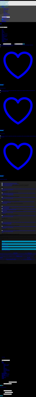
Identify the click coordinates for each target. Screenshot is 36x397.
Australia (26, 253)
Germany (3, 256)
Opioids (3, 37)
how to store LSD (7, 256)
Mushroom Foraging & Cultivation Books (26, 256)
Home (3, 6)
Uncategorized (4, 41)
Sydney (14, 259)
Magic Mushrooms (6, 13)
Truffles (3, 40)
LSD (4, 11)
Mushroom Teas (6, 9)
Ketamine (5, 16)
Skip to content (2, 0)
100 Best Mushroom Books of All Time (9, 253)
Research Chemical (4, 39)
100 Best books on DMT (2, 253)
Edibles (3, 31)
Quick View (2, 130)
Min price (1, 43)
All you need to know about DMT (21, 253)
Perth (28, 257)
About (3, 20)
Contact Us (4, 21)
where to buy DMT (33, 259)
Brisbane (30, 253)
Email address (2, 392)
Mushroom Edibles (6, 8)
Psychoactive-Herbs (7, 14)
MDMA (5, 15)
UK (24, 259)
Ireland (10, 256)
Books (4, 7)
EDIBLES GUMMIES (5, 245)
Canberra (30, 254)
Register (1, 395)
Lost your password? (3, 387)
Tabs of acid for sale (19, 259)
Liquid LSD (3, 242)
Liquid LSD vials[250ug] (3, 179)
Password (1, 383)
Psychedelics (5, 12)
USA (26, 259)
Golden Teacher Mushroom (6, 250)
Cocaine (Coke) (2, 133)
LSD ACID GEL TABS (14, 256)
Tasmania (22, 259)
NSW (1, 257)
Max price (12, 43)
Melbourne (19, 256)
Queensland (9, 259)
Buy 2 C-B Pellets (34, 253)
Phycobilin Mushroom (5, 247)
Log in (1, 385)
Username (2, 390)
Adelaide (15, 253)
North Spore (32, 256)
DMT (4, 10)
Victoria (29, 259)
